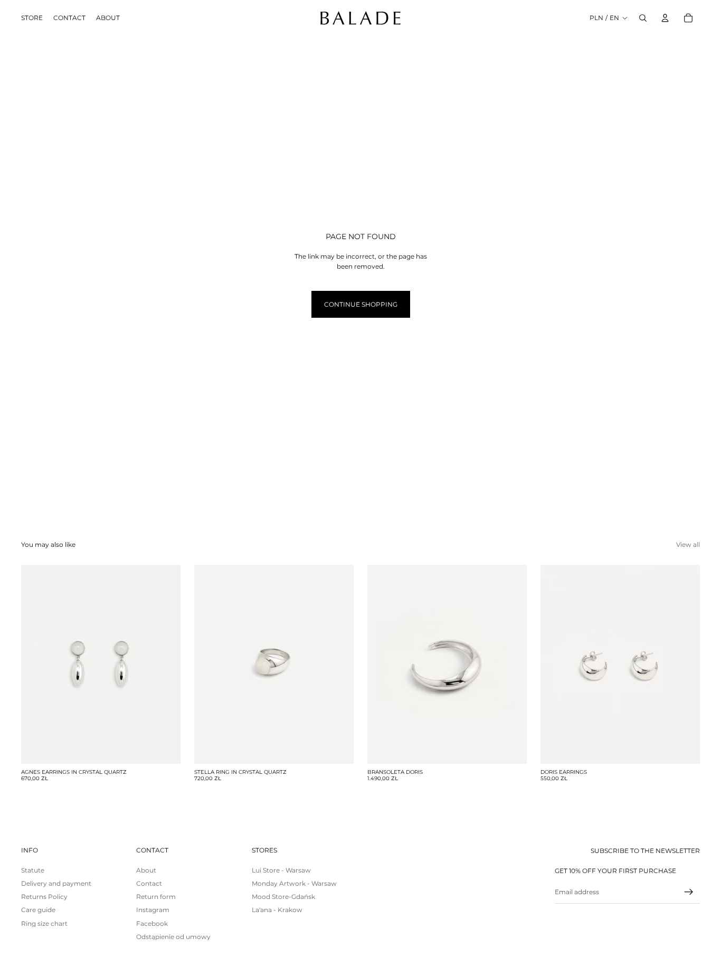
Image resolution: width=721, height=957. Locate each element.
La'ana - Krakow (277, 910)
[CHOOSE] (337, 747)
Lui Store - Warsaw (281, 870)
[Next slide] (165, 664)
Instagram (152, 910)
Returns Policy (44, 897)
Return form (156, 897)
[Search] (642, 18)
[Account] (665, 18)
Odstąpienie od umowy (173, 937)
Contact (149, 883)
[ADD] (164, 747)
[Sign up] (689, 892)
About (146, 870)
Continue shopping (360, 304)
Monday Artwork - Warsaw (294, 883)
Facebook (152, 923)
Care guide (38, 910)
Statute (32, 870)
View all (688, 544)
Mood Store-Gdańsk (283, 897)
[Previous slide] (37, 664)
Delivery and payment (56, 883)
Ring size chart (44, 923)
